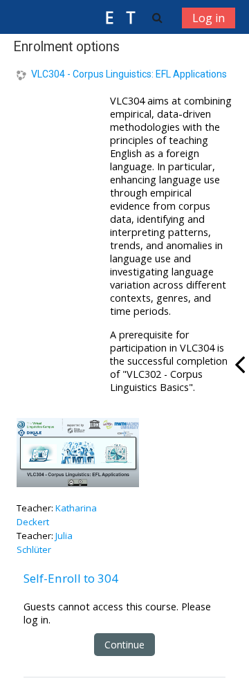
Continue (124, 644)
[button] (157, 17)
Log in (208, 18)
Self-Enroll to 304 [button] (71, 578)
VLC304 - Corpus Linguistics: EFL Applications (129, 74)
